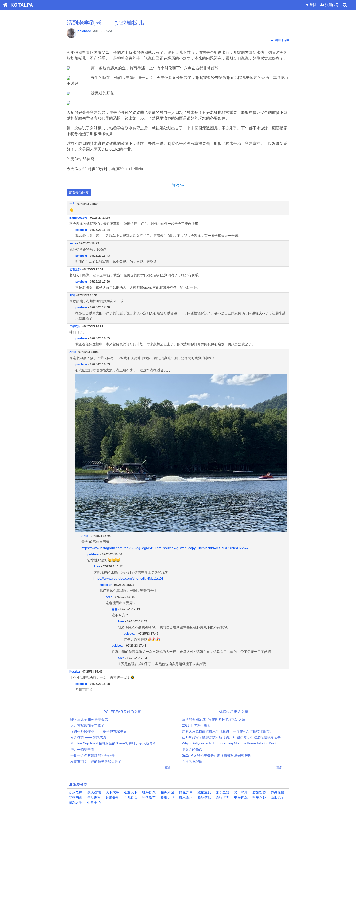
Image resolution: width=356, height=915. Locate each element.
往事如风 (148, 792)
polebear (84, 31)
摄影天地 (167, 797)
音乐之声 (75, 792)
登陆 (313, 5)
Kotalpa (74, 671)
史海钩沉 (240, 797)
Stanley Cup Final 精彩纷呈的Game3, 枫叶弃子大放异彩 (113, 743)
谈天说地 (93, 792)
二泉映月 (75, 326)
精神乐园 (167, 792)
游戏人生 (75, 802)
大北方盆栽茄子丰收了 (87, 725)
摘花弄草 (185, 792)
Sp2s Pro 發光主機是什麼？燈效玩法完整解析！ (218, 755)
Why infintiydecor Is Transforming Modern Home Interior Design (230, 743)
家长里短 (222, 792)
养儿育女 (130, 797)
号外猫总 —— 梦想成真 (88, 737)
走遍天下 (130, 792)
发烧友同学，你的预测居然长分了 (95, 761)
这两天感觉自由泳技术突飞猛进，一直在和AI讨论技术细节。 (227, 731)
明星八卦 (258, 797)
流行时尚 (222, 797)
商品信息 (203, 797)
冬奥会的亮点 (192, 749)
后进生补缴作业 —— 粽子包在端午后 (98, 731)
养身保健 (277, 792)
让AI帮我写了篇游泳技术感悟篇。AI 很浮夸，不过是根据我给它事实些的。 (238, 737)
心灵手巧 (93, 802)
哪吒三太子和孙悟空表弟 (89, 719)
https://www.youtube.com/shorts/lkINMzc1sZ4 (128, 578)
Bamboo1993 (78, 217)
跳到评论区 (281, 40)
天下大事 (112, 792)
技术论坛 (185, 797)
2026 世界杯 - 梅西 (196, 725)
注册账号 (331, 5)
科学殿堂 (148, 797)
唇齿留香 (258, 792)
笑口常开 (240, 792)
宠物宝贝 (203, 792)
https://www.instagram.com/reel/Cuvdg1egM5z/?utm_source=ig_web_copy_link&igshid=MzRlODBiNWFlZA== (164, 548)
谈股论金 (277, 797)
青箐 (72, 295)
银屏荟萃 (112, 797)
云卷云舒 (75, 269)
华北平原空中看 (82, 749)
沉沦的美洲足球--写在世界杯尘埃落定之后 (213, 719)
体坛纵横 (93, 797)
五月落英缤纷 (192, 761)
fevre (73, 243)
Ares (72, 352)
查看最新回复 (79, 192)
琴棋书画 (75, 797)
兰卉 (72, 204)
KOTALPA (20, 5)
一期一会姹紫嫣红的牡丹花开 (92, 755)
